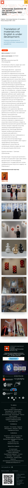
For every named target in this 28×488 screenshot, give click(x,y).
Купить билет (17, 411)
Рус (24, 5)
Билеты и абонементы (11, 412)
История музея (13, 449)
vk (19, 398)
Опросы (22, 414)
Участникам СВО (13, 421)
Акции (19, 412)
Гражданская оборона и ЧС (13, 462)
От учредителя (9, 457)
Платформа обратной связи (13, 417)
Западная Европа (10, 437)
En (26, 5)
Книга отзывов (13, 416)
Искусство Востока (13, 441)
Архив (4, 50)
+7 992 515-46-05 (4, 398)
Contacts (20, 454)
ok (15, 398)
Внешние (15, 428)
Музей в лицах (18, 457)
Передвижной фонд (13, 430)
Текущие (6, 426)
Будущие (19, 426)
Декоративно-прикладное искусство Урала (13, 439)
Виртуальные (8, 428)
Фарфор (18, 437)
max (11, 398)
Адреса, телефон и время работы (13, 409)
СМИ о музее (16, 455)
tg (8, 398)
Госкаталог (15, 470)
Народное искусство (13, 443)
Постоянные (13, 426)
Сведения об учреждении (13, 450)
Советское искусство (16, 435)
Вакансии (13, 459)
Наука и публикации (13, 452)
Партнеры (9, 455)
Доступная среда (6, 414)
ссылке (18, 484)
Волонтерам (15, 414)
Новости (13, 408)
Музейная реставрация (10, 454)
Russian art (7, 435)
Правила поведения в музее (13, 419)
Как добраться (9, 411)
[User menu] (26, 2)
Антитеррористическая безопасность (13, 460)
